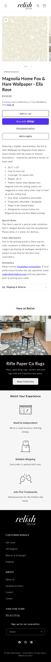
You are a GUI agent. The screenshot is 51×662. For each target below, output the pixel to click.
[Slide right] (32, 66)
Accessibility (28, 653)
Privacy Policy (40, 653)
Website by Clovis (25, 655)
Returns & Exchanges (16, 555)
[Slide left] (19, 66)
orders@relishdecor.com (14, 274)
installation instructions (29, 266)
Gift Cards (10, 542)
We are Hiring (13, 615)
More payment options (25, 128)
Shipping (10, 562)
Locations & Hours (14, 586)
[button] (6, 6)
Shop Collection (25, 381)
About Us (10, 579)
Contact (9, 592)
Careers (9, 598)
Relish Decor (16, 653)
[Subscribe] (41, 631)
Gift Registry (12, 549)
